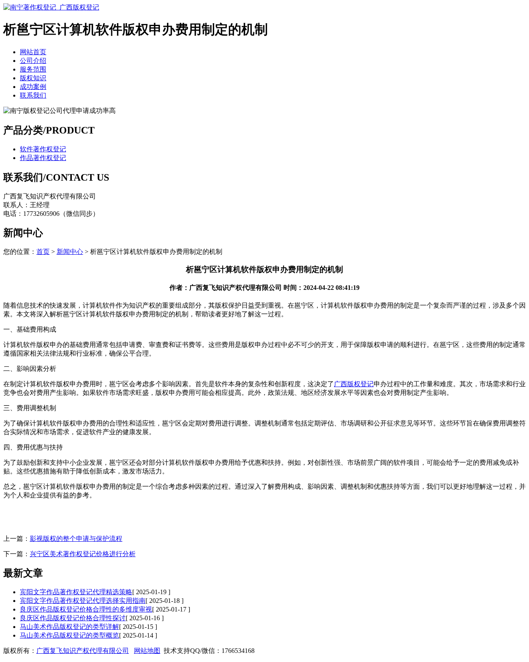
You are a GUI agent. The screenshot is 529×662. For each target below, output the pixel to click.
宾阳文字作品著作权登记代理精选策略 (76, 591)
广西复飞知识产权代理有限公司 (82, 650)
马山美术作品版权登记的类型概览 (69, 635)
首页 (43, 251)
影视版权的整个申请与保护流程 (76, 538)
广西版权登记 (354, 383)
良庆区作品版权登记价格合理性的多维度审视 (86, 609)
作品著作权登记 (43, 157)
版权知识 (33, 77)
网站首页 (33, 51)
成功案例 (33, 86)
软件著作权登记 (43, 149)
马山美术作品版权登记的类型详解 (69, 626)
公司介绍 (33, 60)
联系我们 (33, 95)
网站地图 (147, 650)
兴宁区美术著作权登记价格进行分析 (83, 553)
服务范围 (33, 69)
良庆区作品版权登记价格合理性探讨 (73, 617)
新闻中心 (70, 251)
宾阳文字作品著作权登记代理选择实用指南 (82, 600)
